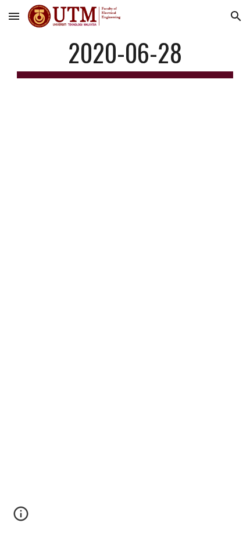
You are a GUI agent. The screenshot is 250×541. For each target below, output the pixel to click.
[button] (14, 16)
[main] (125, 58)
